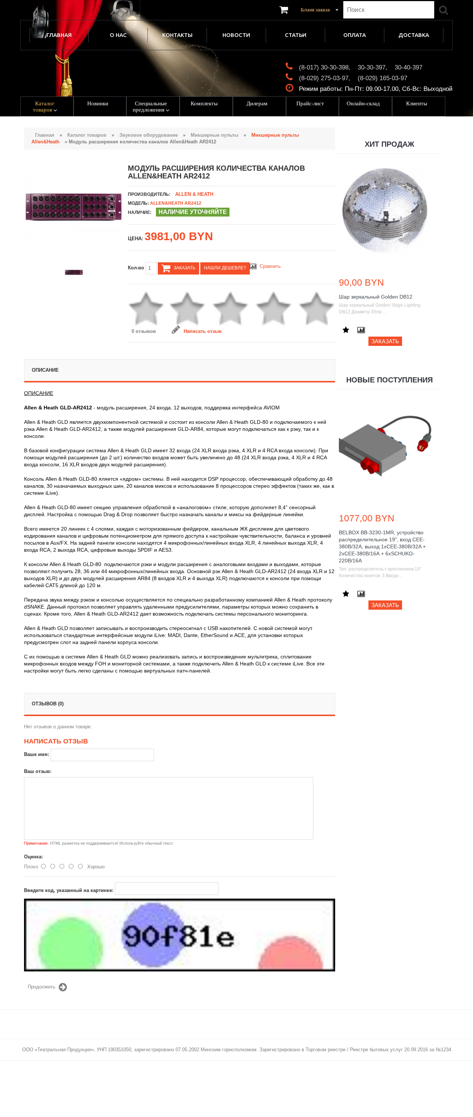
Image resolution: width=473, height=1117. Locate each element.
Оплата (354, 35)
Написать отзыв (203, 331)
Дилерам (257, 103)
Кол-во (137, 267)
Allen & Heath (194, 194)
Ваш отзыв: (37, 771)
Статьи (295, 35)
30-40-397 (408, 67)
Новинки (97, 103)
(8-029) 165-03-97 (382, 78)
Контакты (177, 35)
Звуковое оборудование (148, 135)
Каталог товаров (44, 107)
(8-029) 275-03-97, (324, 78)
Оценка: (33, 856)
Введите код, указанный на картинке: (68, 890)
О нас (118, 35)
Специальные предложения (150, 107)
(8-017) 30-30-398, (324, 67)
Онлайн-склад (363, 103)
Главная (59, 35)
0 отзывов (144, 331)
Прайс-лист (310, 103)
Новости (236, 35)
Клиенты (416, 103)
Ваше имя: (36, 754)
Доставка (413, 35)
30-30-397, (372, 67)
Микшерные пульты (214, 135)
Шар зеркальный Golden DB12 (375, 297)
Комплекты (204, 103)
